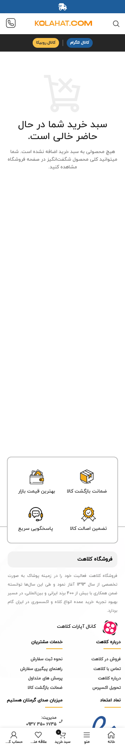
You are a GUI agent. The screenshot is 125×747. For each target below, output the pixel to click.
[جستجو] (116, 24)
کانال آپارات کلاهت (76, 626)
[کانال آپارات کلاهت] (110, 627)
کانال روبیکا (46, 42)
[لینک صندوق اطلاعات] (10, 23)
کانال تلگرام (79, 42)
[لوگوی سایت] (62, 23)
